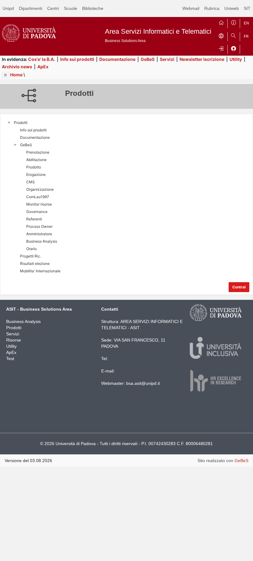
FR (246, 36)
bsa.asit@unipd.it (143, 383)
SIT (247, 8)
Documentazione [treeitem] (35, 137)
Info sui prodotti (77, 59)
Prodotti (13, 327)
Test (10, 358)
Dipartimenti (30, 8)
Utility (236, 59)
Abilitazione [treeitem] (36, 159)
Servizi (167, 59)
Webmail (190, 8)
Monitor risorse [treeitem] (39, 204)
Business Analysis (23, 321)
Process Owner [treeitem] (39, 226)
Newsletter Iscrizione (202, 59)
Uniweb (231, 8)
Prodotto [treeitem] (33, 167)
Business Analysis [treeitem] (41, 241)
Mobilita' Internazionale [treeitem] (40, 271)
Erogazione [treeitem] (36, 174)
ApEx (42, 66)
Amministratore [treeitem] (39, 234)
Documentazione (117, 59)
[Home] (221, 22)
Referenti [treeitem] (34, 219)
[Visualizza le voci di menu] (5, 75)
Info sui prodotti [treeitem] (33, 130)
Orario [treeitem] (31, 248)
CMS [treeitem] (30, 182)
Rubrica (211, 8)
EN (246, 23)
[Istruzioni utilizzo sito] (233, 22)
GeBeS (148, 59)
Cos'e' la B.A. (41, 59)
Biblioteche (92, 8)
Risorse (13, 340)
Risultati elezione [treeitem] (35, 263)
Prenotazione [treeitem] (37, 152)
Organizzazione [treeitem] (40, 189)
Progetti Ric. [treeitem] (30, 256)
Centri (53, 8)
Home (16, 74)
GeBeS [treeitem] (26, 144)
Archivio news (17, 66)
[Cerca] (233, 35)
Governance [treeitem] (37, 211)
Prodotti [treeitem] (20, 122)
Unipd (8, 8)
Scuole (70, 8)
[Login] (221, 48)
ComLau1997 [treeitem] (37, 196)
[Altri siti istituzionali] (221, 35)
